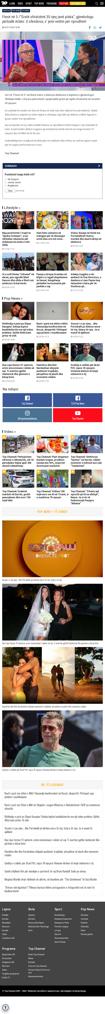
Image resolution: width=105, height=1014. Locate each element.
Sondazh (11, 165)
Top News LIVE (78, 3)
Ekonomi (6, 926)
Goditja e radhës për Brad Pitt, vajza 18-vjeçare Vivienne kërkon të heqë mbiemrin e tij (85, 371)
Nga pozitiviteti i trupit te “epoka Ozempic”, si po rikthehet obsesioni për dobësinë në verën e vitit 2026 (16, 240)
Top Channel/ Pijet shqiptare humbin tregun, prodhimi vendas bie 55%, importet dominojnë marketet (52, 461)
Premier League (61, 926)
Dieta (83, 930)
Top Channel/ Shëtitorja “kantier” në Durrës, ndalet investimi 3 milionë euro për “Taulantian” (86, 461)
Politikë (5, 915)
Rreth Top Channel (36, 954)
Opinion (31, 915)
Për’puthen (7, 958)
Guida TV (6, 977)
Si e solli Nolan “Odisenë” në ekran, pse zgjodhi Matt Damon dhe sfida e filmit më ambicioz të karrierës (18, 280)
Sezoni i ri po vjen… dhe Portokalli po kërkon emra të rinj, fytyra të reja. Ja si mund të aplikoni (85, 330)
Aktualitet (6, 923)
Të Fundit (25, 11)
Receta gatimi (87, 934)
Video (20, 3)
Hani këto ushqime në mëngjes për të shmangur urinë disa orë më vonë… (51, 237)
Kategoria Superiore (63, 919)
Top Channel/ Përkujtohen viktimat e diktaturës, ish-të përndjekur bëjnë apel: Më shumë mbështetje (18, 461)
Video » (10, 432)
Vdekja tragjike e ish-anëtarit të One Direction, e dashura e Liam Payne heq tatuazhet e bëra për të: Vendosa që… (86, 282)
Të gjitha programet (10, 974)
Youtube (63, 3)
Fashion (84, 923)
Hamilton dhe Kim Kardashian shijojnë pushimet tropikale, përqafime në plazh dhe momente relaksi (50, 373)
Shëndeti (85, 926)
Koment (31, 919)
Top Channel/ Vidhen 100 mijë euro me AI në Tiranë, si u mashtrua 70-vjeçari (52, 494)
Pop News (39, 3)
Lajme (12, 3)
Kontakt (31, 962)
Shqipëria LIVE (8, 962)
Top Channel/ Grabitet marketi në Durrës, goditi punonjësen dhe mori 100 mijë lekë (16, 496)
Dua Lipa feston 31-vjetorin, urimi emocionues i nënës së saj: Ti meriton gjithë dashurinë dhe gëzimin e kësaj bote (18, 373)
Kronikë (5, 919)
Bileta (30, 958)
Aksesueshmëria (35, 976)
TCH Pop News (77, 403)
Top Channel (27, 403)
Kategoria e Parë (62, 923)
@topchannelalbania (27, 418)
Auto (30, 930)
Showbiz (84, 915)
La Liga (58, 930)
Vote (10, 191)
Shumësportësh (61, 938)
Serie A (58, 934)
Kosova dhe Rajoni (36, 923)
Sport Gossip (60, 942)
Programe (52, 3)
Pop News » (13, 298)
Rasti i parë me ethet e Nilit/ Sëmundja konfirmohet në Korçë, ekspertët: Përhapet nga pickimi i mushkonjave (52, 330)
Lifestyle (6, 11)
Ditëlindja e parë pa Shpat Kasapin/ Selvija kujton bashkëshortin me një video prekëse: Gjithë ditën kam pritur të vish (17, 331)
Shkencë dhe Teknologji (38, 926)
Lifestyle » (12, 208)
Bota (31, 909)
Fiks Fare (6, 966)
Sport (29, 3)
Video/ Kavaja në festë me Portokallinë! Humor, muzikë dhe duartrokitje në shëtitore (86, 239)
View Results (20, 191)
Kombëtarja (60, 915)
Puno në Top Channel (37, 966)
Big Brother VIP (8, 954)
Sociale (5, 930)
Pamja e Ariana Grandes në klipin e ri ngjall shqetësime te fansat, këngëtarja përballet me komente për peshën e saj (52, 282)
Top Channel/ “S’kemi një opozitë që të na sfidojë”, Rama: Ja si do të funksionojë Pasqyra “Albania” (85, 497)
